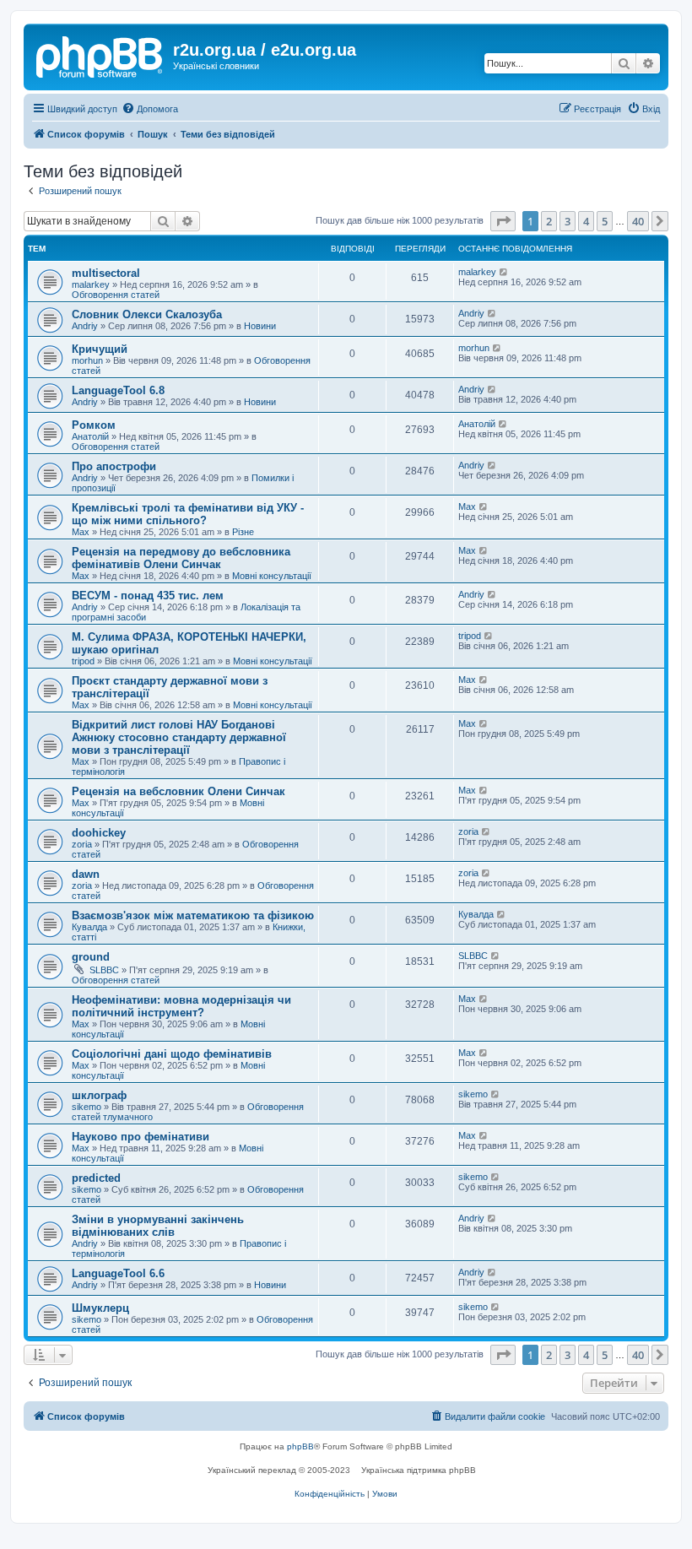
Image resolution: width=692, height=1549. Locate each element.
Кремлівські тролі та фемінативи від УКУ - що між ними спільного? (188, 514)
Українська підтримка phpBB (418, 1470)
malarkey (91, 284)
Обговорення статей (115, 295)
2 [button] (549, 221)
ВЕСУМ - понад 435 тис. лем (148, 595)
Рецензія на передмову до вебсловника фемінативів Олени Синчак (181, 558)
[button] (503, 221)
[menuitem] (150, 109)
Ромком (94, 425)
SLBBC (104, 970)
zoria (82, 844)
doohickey (99, 832)
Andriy (85, 326)
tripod (83, 661)
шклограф (99, 1095)
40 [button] (638, 221)
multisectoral (106, 273)
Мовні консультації (271, 576)
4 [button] (586, 221)
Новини (260, 326)
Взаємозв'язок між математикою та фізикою (193, 915)
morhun (87, 360)
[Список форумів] (100, 55)
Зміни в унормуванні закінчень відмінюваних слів (158, 1225)
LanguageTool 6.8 (118, 390)
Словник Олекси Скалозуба (147, 314)
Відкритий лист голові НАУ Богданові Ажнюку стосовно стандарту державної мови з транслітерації (179, 737)
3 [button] (567, 221)
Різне (243, 532)
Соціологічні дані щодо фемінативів (172, 1054)
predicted (96, 1178)
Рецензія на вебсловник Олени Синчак (178, 791)
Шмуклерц (100, 1308)
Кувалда (89, 927)
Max (80, 532)
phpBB (300, 1446)
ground (91, 957)
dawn (86, 874)
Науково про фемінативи (140, 1136)
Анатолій (90, 436)
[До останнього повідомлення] (504, 272)
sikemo (86, 1107)
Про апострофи (114, 466)
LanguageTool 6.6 (118, 1273)
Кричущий (99, 349)
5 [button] (605, 221)
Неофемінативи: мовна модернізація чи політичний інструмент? (181, 1006)
